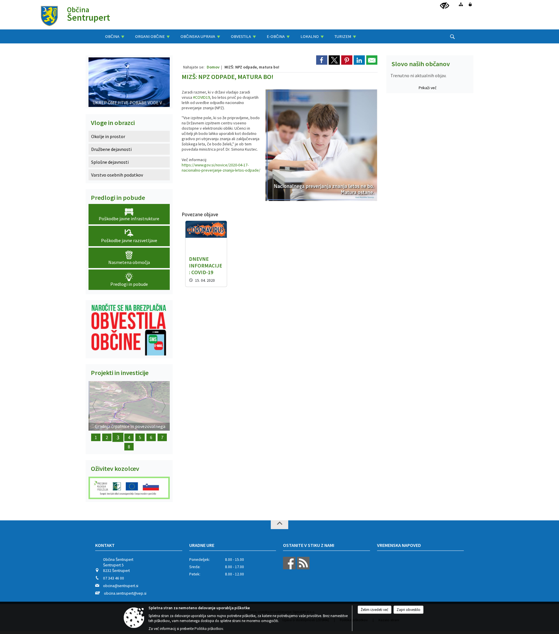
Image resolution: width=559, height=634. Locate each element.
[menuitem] (114, 36)
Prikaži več (427, 87)
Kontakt (105, 545)
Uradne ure (201, 545)
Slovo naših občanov (421, 64)
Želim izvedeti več (374, 609)
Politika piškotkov (208, 628)
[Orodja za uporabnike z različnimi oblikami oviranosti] (444, 5)
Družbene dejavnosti (111, 149)
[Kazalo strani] (461, 4)
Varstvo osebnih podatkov (117, 175)
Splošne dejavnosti (110, 162)
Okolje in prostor (108, 136)
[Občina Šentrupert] (49, 15)
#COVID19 (201, 97)
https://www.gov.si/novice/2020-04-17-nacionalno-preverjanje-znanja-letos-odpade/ (221, 167)
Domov (213, 67)
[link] (322, 60)
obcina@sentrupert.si (120, 585)
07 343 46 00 (113, 578)
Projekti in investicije (119, 373)
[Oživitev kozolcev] (129, 488)
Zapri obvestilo (408, 609)
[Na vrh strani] (279, 524)
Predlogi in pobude (118, 197)
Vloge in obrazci (113, 123)
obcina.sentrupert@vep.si (125, 593)
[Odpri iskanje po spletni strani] (452, 36)
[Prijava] (470, 4)
